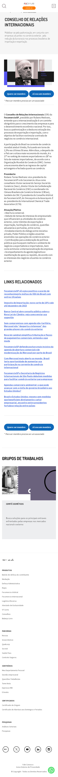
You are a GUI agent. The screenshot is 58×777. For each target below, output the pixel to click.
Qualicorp (6, 644)
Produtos (7, 570)
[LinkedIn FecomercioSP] (39, 749)
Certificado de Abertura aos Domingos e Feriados (22, 709)
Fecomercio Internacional (12, 596)
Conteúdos (7, 666)
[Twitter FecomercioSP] (18, 749)
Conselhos (6, 614)
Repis (4, 588)
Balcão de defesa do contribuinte (15, 575)
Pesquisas (7, 722)
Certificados (8, 700)
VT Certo (5, 609)
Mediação (6, 579)
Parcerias (6, 631)
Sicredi (5, 648)
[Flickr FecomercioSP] (7, 749)
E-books (5, 692)
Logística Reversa (9, 601)
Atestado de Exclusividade (12, 605)
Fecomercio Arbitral (10, 592)
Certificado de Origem (11, 705)
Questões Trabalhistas (11, 679)
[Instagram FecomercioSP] (50, 749)
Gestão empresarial (10, 674)
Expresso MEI (7, 688)
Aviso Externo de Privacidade (28, 767)
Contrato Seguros (9, 657)
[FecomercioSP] (9, 561)
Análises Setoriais (9, 726)
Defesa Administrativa (11, 583)
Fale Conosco (28, 764)
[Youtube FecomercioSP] (29, 749)
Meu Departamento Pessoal (13, 670)
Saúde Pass (6, 653)
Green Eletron (7, 640)
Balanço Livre (7, 618)
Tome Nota (6, 683)
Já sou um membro (41, 93)
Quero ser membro (16, 93)
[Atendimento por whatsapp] (51, 770)
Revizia (5, 635)
